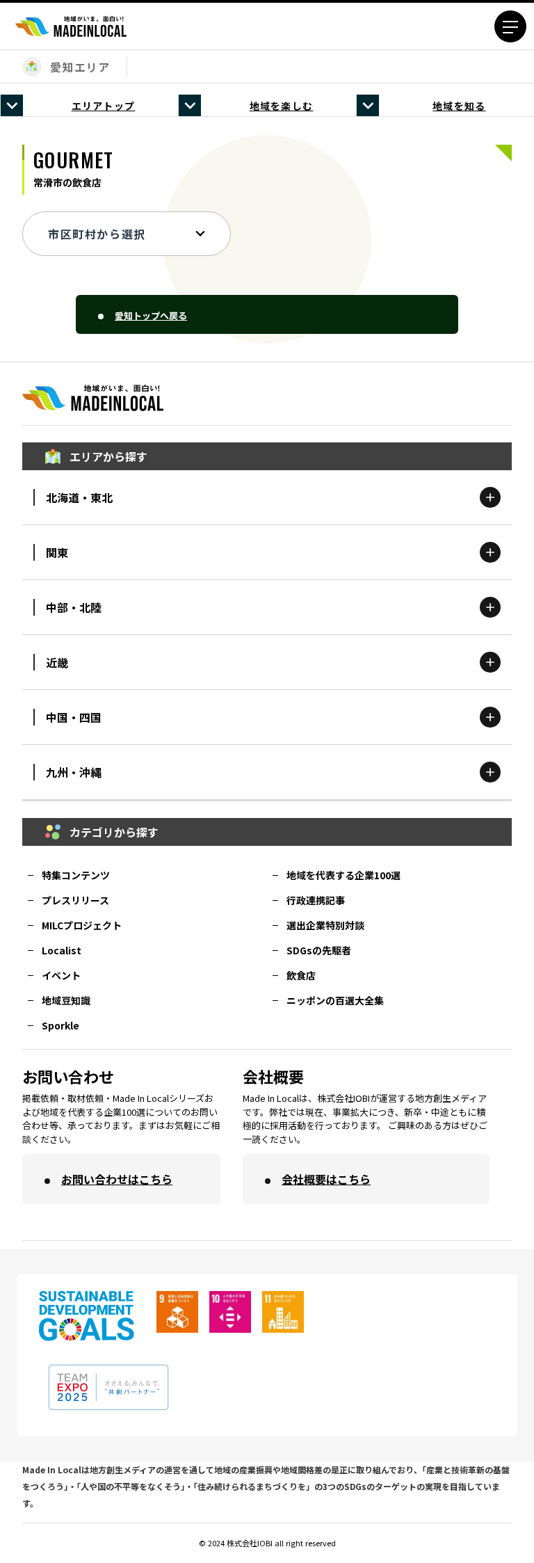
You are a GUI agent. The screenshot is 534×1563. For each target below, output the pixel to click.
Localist (61, 950)
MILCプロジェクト (82, 925)
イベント (61, 975)
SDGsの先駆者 (318, 950)
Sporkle (60, 1025)
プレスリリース (75, 900)
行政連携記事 (315, 900)
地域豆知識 (66, 1000)
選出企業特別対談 (325, 925)
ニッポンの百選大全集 (335, 1000)
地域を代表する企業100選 (343, 875)
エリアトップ (104, 106)
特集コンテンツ (76, 875)
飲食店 (301, 975)
